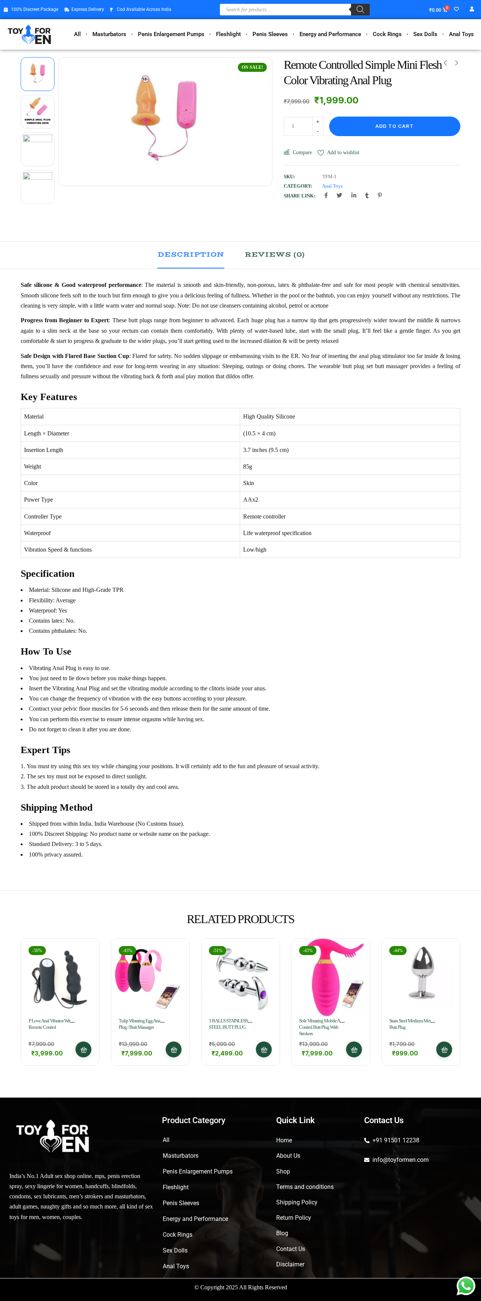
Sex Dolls (425, 34)
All (77, 34)
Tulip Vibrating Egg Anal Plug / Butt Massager (140, 1024)
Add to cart (394, 126)
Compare (302, 152)
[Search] (360, 9)
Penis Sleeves (270, 34)
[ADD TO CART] (83, 1049)
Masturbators (109, 34)
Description (190, 254)
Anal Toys (461, 34)
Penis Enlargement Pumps (171, 34)
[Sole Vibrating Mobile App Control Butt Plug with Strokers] (331, 978)
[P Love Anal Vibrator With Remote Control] (60, 978)
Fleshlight (228, 34)
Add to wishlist (343, 152)
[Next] (258, 121)
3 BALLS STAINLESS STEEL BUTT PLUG (228, 1024)
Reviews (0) (275, 254)
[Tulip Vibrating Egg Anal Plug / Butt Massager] (150, 978)
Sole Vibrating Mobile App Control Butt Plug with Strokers (322, 1027)
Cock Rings (387, 34)
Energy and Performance (330, 34)
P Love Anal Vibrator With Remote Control (51, 1024)
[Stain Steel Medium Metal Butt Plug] (421, 978)
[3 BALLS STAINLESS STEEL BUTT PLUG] (240, 978)
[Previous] (72, 121)
